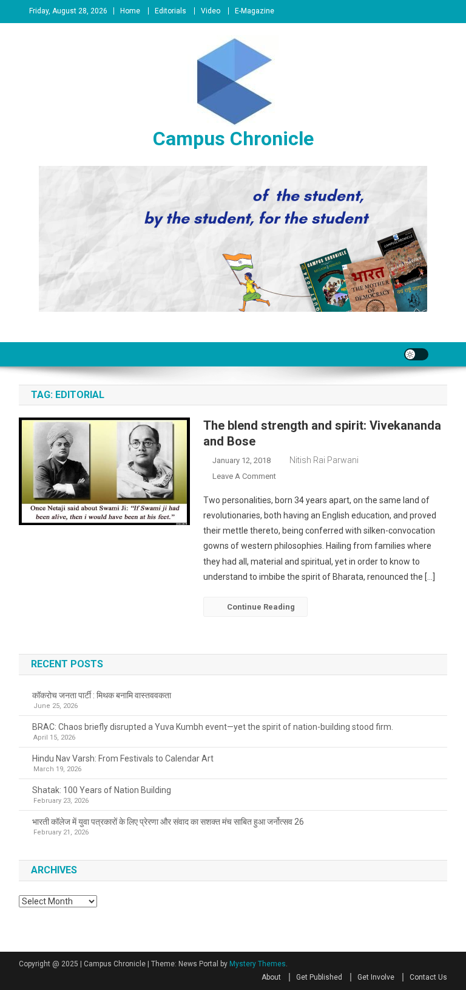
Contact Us (428, 977)
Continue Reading (261, 606)
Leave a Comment (244, 476)
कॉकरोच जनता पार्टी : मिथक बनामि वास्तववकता (101, 695)
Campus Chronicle (233, 138)
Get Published (319, 977)
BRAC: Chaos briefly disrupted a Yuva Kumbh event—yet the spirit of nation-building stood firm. (212, 727)
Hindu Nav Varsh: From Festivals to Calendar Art (123, 758)
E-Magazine (254, 11)
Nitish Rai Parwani (324, 460)
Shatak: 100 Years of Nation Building (101, 790)
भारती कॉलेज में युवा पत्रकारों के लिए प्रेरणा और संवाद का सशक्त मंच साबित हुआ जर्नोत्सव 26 (168, 822)
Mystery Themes (257, 964)
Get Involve (375, 977)
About (271, 977)
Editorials (170, 11)
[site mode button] (416, 354)
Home (130, 11)
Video (210, 11)
